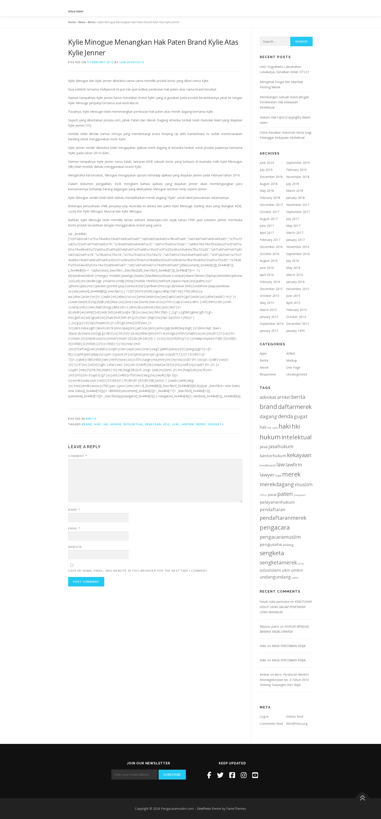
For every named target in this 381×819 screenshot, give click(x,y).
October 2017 (269, 212)
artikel (283, 397)
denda (285, 416)
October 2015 (269, 296)
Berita (91, 22)
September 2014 (271, 324)
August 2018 (269, 184)
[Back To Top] (362, 798)
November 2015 (297, 289)
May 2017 (293, 226)
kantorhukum (273, 455)
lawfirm (187, 424)
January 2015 (269, 317)
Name (74, 510)
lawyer (267, 474)
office (263, 495)
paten (285, 494)
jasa (264, 446)
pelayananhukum (277, 502)
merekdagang (277, 484)
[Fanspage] (232, 775)
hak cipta (272, 427)
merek (201, 424)
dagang (268, 416)
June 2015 (293, 296)
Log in (264, 716)
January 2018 (295, 198)
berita (298, 396)
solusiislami (270, 570)
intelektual (133, 424)
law (175, 424)
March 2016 (294, 275)
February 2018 (270, 198)
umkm (297, 570)
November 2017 (297, 205)
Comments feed (271, 723)
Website (75, 547)
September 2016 (298, 254)
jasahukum (281, 446)
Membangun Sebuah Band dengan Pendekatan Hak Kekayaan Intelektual (284, 102)
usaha (294, 577)
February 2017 (270, 240)
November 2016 (297, 247)
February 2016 (270, 282)
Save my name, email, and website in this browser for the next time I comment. (138, 571)
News (81, 22)
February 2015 (296, 310)
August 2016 (269, 261)
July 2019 (266, 170)
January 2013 (269, 331)
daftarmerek (295, 407)
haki (97, 424)
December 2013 (297, 324)
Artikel (290, 353)
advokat (268, 397)
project (243, 8)
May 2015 (267, 303)
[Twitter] (220, 775)
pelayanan (300, 495)
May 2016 (293, 268)
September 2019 (298, 163)
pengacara (275, 527)
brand (87, 424)
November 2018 (297, 177)
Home (72, 22)
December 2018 (271, 177)
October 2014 (296, 317)
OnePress (204, 808)
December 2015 (271, 289)
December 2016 (271, 247)
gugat (301, 416)
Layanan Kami (195, 8)
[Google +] (255, 775)
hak (263, 427)
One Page (293, 367)
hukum (115, 424)
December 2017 (271, 205)
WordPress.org (296, 723)
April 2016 (267, 275)
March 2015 (268, 310)
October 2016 (269, 254)
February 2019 (296, 170)
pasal (272, 494)
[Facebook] (209, 775)
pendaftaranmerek (283, 517)
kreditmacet (268, 465)
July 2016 (292, 261)
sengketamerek (278, 562)
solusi (301, 563)
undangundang (275, 577)
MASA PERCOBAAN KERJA (289, 646)
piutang (288, 545)
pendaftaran (272, 509)
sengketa (216, 424)
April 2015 (293, 303)
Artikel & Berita (272, 8)
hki (105, 424)
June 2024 (267, 163)
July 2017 (292, 219)
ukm (286, 570)
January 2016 (295, 282)
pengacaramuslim (280, 537)
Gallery (221, 8)
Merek (264, 367)
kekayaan (153, 424)
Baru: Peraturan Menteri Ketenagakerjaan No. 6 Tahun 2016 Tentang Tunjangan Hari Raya (284, 679)
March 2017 (294, 233)
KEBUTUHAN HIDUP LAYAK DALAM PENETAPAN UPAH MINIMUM (286, 606)
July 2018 (292, 184)
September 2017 (298, 212)
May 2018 (267, 191)
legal (278, 475)
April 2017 (267, 233)
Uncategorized (296, 374)
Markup (291, 360)
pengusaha (271, 544)
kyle (166, 424)
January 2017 (295, 240)
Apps (263, 353)
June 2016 (267, 268)
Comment (77, 456)
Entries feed (294, 716)
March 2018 (294, 191)
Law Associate (132, 62)
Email (74, 528)
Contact (301, 8)
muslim (304, 484)
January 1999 (295, 331)
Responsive (268, 374)
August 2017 (269, 219)
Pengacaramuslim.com (102, 7)
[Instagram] (244, 775)
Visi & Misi (168, 8)
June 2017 (267, 226)
